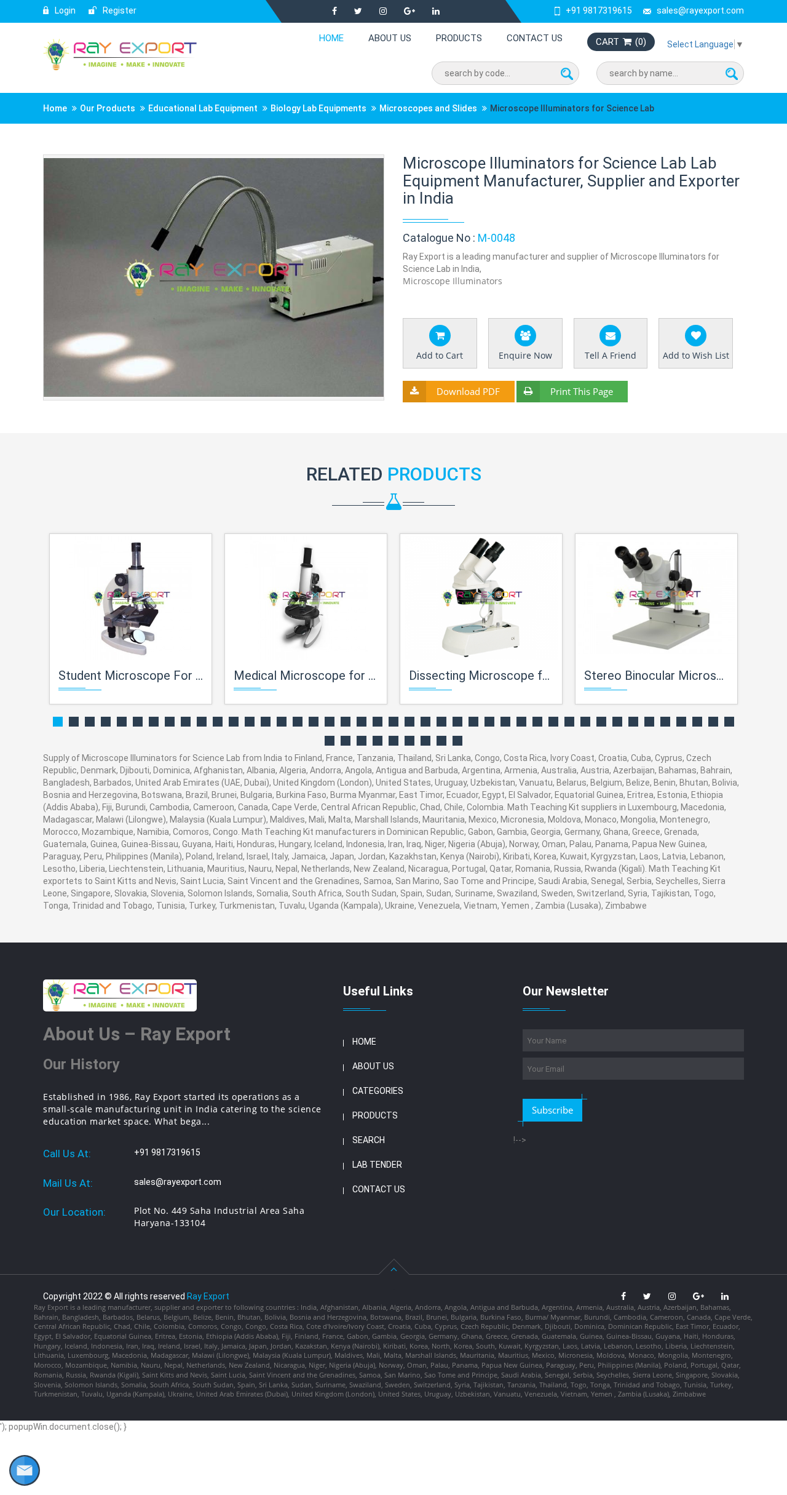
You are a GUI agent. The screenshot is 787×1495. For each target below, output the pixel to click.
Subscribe (552, 1110)
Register (118, 10)
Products (459, 38)
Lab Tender (377, 1165)
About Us (389, 38)
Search (368, 1140)
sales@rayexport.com (700, 10)
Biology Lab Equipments (318, 108)
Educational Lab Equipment (203, 108)
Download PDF (468, 391)
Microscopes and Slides (428, 108)
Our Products (107, 108)
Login (64, 10)
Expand (360, 165)
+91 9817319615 (599, 10)
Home (331, 38)
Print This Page (581, 391)
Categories (377, 1091)
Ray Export (208, 1296)
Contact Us (535, 38)
